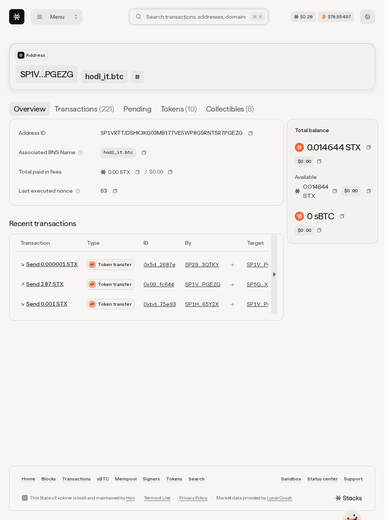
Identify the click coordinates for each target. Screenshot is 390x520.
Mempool (126, 479)
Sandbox (291, 479)
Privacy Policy (193, 498)
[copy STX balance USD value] (319, 161)
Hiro (130, 498)
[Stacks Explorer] (16, 16)
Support (353, 479)
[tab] (29, 109)
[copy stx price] (137, 172)
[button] (272, 274)
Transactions (76, 479)
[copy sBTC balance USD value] (319, 230)
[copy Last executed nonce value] (115, 191)
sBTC (103, 479)
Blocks (49, 479)
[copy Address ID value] (251, 133)
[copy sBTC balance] (342, 216)
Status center (322, 479)
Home (28, 479)
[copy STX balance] (369, 147)
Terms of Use (157, 498)
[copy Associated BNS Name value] (144, 153)
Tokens (174, 479)
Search (197, 479)
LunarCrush (279, 498)
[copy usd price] (170, 172)
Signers (151, 479)
